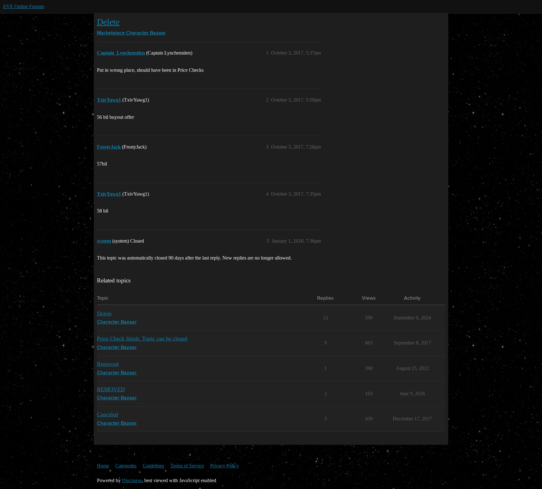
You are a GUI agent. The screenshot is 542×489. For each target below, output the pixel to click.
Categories (125, 465)
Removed (108, 364)
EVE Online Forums (23, 6)
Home (103, 465)
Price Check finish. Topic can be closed (142, 338)
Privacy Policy (224, 465)
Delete (108, 22)
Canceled (107, 414)
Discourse (132, 480)
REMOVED (111, 389)
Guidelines (153, 465)
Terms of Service (187, 465)
